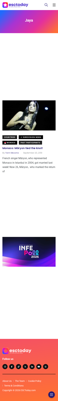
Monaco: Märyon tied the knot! (22, 148)
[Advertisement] (29, 71)
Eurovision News (31, 137)
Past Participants (30, 143)
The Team (20, 381)
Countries (9, 137)
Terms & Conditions (14, 385)
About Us (7, 381)
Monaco (10, 143)
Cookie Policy (34, 381)
